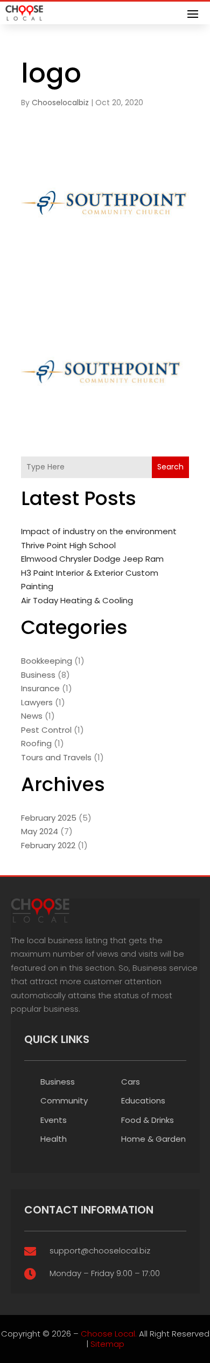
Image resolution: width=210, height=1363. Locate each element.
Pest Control (46, 729)
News (32, 715)
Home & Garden (153, 1138)
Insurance (40, 688)
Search (170, 466)
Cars (130, 1081)
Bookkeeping (46, 660)
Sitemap (107, 1344)
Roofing (36, 743)
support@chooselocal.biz (100, 1250)
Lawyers (37, 702)
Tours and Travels (56, 757)
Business (38, 674)
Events (53, 1120)
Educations (143, 1100)
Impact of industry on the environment (99, 531)
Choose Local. (109, 1333)
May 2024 (39, 831)
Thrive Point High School (68, 545)
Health (53, 1138)
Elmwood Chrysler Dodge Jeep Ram (92, 558)
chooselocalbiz (60, 102)
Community (64, 1100)
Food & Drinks (147, 1120)
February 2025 (48, 817)
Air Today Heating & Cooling (77, 600)
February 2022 (48, 845)
